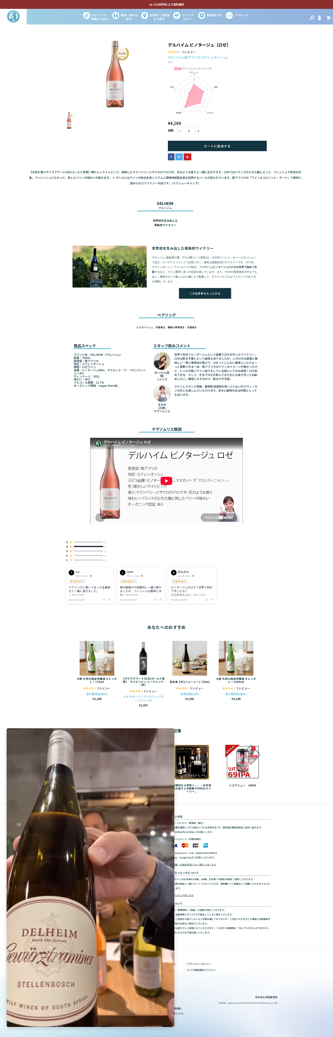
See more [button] (77, 594)
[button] (181, 52)
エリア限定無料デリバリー (201, 970)
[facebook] (171, 156)
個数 (170, 130)
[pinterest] (187, 156)
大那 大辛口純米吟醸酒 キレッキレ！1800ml (236, 680)
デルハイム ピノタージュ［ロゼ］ (199, 44)
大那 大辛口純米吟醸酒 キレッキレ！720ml (97, 680)
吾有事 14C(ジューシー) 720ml (190, 681)
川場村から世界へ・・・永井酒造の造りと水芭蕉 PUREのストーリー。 (192, 788)
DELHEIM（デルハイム (105, 355)
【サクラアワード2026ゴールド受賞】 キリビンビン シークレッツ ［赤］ (143, 681)
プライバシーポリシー (199, 964)
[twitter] (179, 156)
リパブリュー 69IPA (242, 785)
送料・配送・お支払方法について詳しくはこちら (191, 864)
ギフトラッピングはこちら (180, 895)
